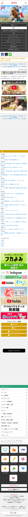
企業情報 (22, 496)
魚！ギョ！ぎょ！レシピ (13, 38)
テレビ (5, 440)
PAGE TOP (25, 507)
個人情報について (14, 506)
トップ (2, 440)
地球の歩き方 (13, 46)
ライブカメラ (14, 472)
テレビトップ (4, 389)
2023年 (2, 246)
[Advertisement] (14, 135)
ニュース (23, 454)
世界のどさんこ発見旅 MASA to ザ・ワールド (13, 30)
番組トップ (14, 24)
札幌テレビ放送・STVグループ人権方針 (12, 499)
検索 (26, 3)
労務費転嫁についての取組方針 (14, 502)
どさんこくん (4, 435)
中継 (13, 33)
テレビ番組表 (4, 395)
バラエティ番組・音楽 (7, 404)
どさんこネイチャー (15, 335)
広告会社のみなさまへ (18, 500)
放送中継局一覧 (5, 426)
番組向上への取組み (14, 497)
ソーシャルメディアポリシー (10, 508)
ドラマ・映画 (4, 407)
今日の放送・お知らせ (13, 49)
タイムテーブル (5, 398)
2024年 (2, 244)
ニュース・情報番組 (6, 401)
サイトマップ (14, 509)
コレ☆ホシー (13, 44)
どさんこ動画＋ (13, 482)
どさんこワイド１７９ (11, 440)
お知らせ (24, 499)
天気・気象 (5, 472)
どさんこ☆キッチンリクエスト (13, 41)
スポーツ (3, 410)
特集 (13, 28)
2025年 (2, 242)
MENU (2, 3)
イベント (23, 463)
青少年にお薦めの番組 (7, 419)
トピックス (4, 392)
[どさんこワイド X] (14, 352)
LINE (10, 54)
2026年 (2, 240)
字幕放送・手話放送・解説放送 (9, 423)
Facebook (2, 54)
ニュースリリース (8, 496)
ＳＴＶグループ (8, 500)
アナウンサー (14, 463)
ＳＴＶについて (13, 494)
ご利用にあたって (5, 506)
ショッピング (23, 472)
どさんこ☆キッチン (13, 36)
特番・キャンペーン (6, 416)
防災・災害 (5, 463)
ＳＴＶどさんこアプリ (7, 432)
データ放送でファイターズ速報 (9, 429)
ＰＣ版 (14, 513)
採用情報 (15, 496)
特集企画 (15, 324)
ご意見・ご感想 (21, 508)
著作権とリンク (23, 506)
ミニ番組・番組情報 (6, 413)
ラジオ (14, 454)
